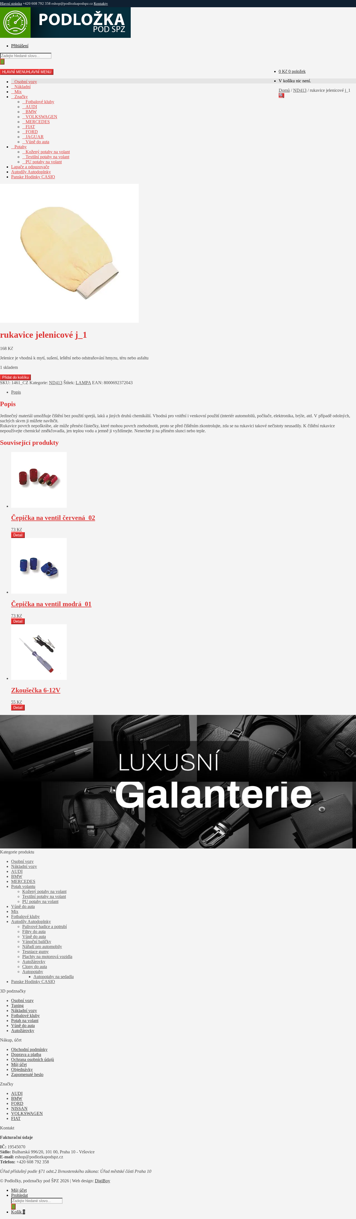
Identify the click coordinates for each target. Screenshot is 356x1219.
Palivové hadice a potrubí (44, 926)
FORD (32, 131)
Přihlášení (19, 45)
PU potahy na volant (44, 161)
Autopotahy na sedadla (53, 976)
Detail (18, 535)
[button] (281, 95)
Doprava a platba (26, 1054)
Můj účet (19, 1064)
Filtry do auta (34, 931)
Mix (18, 91)
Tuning (17, 1005)
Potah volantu (23, 886)
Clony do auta (34, 966)
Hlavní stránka (11, 3)
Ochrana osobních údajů (32, 1059)
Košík (18, 1212)
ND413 (299, 90)
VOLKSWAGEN (41, 116)
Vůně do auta (37, 141)
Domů (284, 90)
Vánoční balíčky (36, 941)
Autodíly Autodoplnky (31, 171)
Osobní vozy (25, 81)
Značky (21, 96)
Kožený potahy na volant (48, 151)
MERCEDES (38, 121)
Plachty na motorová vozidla (47, 956)
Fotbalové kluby (40, 101)
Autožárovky (33, 961)
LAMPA (83, 382)
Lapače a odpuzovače (30, 166)
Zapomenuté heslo (27, 1074)
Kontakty (101, 3)
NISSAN (19, 1108)
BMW (31, 111)
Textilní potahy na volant (47, 156)
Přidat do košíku (15, 377)
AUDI (31, 106)
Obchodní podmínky (29, 1049)
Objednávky (22, 1069)
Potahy (20, 146)
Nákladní (22, 86)
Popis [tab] (16, 392)
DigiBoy (102, 1180)
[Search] (2, 62)
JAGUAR (35, 136)
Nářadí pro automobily (42, 946)
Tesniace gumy (35, 951)
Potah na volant (24, 1020)
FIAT (30, 126)
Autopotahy (32, 971)
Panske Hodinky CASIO (33, 176)
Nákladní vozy (24, 866)
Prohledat (19, 1195)
